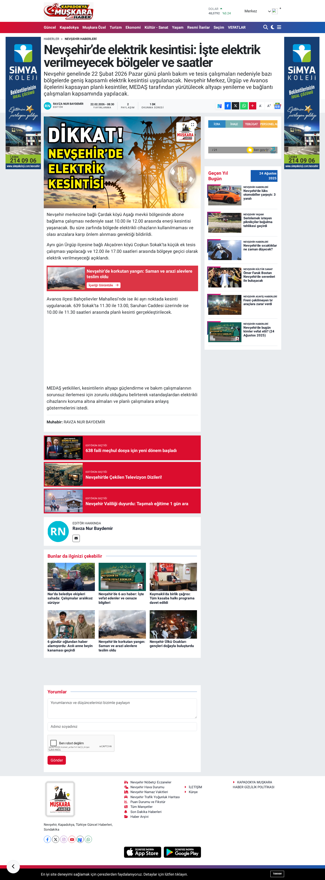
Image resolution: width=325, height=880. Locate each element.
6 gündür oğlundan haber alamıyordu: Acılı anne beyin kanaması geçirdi (70, 646)
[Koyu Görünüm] (272, 27)
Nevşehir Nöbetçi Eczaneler (150, 782)
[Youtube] (72, 839)
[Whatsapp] (88, 839)
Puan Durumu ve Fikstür (147, 802)
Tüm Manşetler (141, 807)
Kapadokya (69, 27)
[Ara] (266, 27)
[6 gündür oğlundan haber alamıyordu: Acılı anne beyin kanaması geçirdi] (71, 624)
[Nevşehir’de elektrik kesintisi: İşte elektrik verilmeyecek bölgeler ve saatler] (122, 162)
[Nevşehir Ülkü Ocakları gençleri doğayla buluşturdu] (173, 624)
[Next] (80, 839)
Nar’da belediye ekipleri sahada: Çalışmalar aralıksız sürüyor (70, 598)
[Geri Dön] (13, 866)
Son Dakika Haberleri (146, 812)
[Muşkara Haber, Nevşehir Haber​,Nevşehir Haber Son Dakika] (69, 11)
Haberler (51, 39)
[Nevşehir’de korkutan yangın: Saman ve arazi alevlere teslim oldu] (122, 624)
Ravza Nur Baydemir (93, 528)
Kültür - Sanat (156, 27)
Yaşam (178, 27)
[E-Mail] (76, 538)
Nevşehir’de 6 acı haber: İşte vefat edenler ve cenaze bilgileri (121, 598)
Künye (193, 792)
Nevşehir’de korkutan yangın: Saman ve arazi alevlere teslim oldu (122, 646)
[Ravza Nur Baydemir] (58, 531)
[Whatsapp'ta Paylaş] (244, 105)
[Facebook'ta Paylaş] (228, 105)
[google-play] (182, 852)
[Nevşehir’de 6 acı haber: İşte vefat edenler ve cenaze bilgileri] (122, 576)
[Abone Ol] (277, 106)
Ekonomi (133, 27)
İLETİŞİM (195, 787)
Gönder (57, 760)
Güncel (50, 27)
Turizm (116, 27)
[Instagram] (63, 839)
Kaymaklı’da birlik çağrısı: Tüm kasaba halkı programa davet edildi (172, 598)
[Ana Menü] (278, 27)
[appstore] (143, 852)
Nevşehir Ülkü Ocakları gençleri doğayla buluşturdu (172, 644)
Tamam (277, 873)
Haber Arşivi (139, 817)
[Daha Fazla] (252, 105)
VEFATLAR (237, 27)
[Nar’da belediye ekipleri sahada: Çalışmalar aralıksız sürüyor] (71, 576)
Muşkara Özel (94, 27)
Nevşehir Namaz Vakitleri (149, 792)
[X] (55, 839)
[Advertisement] (122, 350)
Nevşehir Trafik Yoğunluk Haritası (155, 797)
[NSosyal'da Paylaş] (220, 105)
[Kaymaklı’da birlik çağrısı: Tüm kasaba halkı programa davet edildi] (173, 576)
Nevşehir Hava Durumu (147, 787)
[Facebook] (47, 839)
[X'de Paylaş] (235, 105)
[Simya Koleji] (23, 102)
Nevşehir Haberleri (81, 39)
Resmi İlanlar (198, 27)
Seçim (219, 27)
